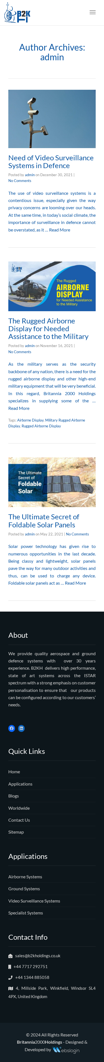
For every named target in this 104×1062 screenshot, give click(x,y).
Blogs (13, 795)
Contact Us (19, 819)
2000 (39, 1041)
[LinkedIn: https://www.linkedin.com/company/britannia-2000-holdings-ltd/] (21, 728)
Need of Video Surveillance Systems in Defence (51, 161)
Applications (20, 783)
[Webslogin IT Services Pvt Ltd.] (66, 1049)
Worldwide (19, 808)
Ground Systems (24, 888)
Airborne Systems (25, 876)
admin (30, 175)
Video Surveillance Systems (34, 900)
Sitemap (16, 831)
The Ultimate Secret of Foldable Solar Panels (43, 520)
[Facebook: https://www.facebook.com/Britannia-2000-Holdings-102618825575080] (11, 728)
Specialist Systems (25, 912)
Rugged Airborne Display (41, 426)
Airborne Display (30, 420)
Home (14, 771)
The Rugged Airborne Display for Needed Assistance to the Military (48, 328)
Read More (59, 229)
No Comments (19, 180)
